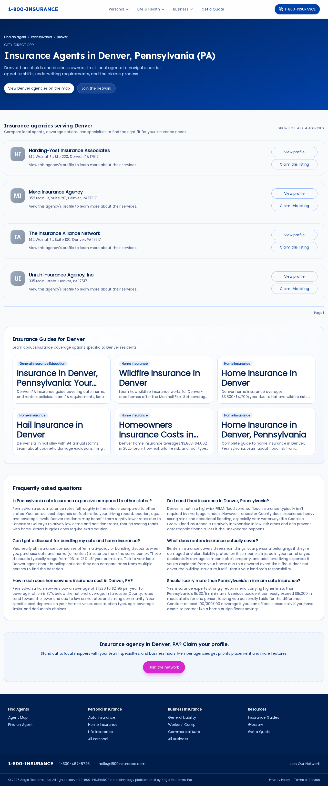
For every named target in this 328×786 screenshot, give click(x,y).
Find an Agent (20, 724)
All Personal (98, 738)
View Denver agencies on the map (39, 88)
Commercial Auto (184, 731)
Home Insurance (103, 724)
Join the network (96, 88)
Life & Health (148, 9)
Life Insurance (100, 731)
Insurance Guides (263, 717)
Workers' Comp (182, 724)
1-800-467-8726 (74, 763)
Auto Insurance (101, 717)
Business (180, 9)
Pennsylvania (41, 37)
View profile (294, 152)
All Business (178, 738)
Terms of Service (307, 780)
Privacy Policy (279, 780)
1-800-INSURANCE (33, 9)
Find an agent (15, 37)
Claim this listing (294, 164)
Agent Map (18, 717)
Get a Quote (213, 9)
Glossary (255, 724)
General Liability (182, 717)
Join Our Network (305, 763)
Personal (116, 9)
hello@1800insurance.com (122, 763)
